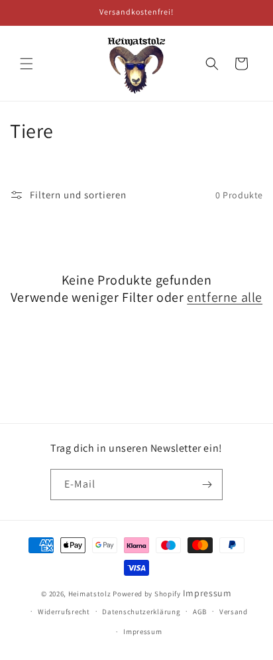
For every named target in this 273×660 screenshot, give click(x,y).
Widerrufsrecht (64, 611)
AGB (200, 611)
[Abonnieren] (207, 484)
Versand (233, 611)
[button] (26, 63)
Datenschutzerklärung (141, 611)
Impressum (207, 593)
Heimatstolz (89, 593)
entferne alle (224, 297)
